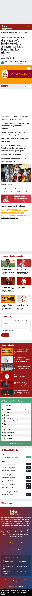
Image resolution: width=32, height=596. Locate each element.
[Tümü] (30, 503)
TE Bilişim (20, 586)
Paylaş (5, 86)
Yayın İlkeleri (16, 581)
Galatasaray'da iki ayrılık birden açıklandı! (22, 287)
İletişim (13, 580)
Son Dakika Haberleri (6, 572)
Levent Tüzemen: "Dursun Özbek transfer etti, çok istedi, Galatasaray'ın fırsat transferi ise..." (23, 270)
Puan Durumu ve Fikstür (8, 567)
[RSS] (19, 549)
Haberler (3, 37)
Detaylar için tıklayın (16, 443)
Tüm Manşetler (23, 566)
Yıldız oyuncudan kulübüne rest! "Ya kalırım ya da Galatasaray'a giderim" (22, 306)
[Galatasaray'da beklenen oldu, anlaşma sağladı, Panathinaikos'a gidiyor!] (16, 74)
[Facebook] (13, 549)
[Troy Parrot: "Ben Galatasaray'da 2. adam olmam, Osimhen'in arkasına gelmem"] (8, 262)
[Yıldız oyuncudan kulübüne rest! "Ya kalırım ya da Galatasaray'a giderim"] (24, 299)
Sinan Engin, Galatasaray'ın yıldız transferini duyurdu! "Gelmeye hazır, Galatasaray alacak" (7, 288)
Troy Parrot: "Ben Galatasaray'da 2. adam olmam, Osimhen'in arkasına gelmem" (7, 270)
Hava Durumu (22, 557)
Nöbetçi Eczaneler (10, 557)
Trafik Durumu (22, 561)
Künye (17, 580)
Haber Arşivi (22, 571)
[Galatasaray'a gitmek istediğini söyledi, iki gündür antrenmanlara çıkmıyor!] (8, 299)
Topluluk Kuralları (25, 580)
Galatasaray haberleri (9, 32)
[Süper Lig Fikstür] (30, 450)
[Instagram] (16, 549)
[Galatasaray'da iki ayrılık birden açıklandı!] (24, 281)
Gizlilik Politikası (6, 580)
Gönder (5, 335)
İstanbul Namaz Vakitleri (8, 562)
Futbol (21, 32)
